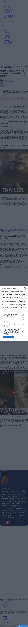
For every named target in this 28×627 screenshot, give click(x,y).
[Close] (25, 288)
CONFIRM (8, 337)
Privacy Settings (23, 626)
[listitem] (14, 312)
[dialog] (14, 313)
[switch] (23, 315)
